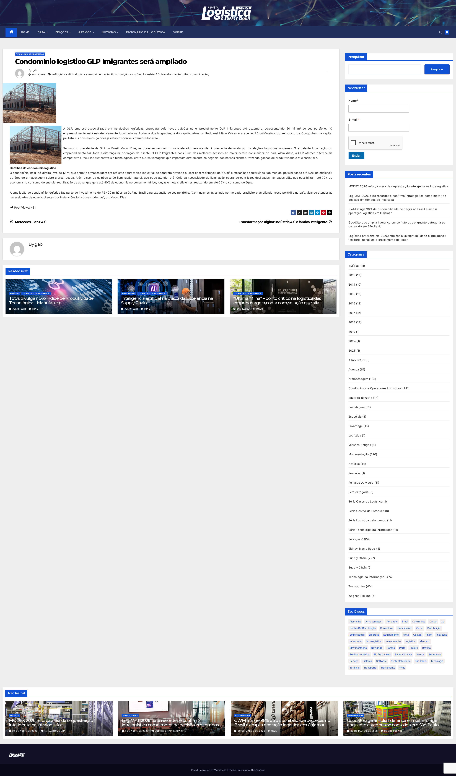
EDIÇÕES (62, 32)
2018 (351, 322)
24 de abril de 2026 (25, 731)
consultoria (386, 628)
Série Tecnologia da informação (370, 530)
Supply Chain (128, 294)
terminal (354, 667)
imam (429, 634)
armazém (392, 621)
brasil (405, 621)
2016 (351, 303)
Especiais (354, 416)
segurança (435, 654)
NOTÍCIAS (109, 32)
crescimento (404, 628)
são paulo (420, 660)
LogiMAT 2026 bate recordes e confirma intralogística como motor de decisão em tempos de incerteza (170, 725)
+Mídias (353, 265)
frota (406, 634)
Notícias (14, 294)
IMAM (35, 308)
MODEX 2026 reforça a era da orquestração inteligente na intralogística (398, 186)
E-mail (353, 119)
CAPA (41, 32)
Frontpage (355, 426)
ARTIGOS (85, 32)
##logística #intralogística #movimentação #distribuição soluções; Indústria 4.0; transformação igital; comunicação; (130, 74)
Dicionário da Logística (145, 32)
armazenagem (373, 621)
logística (410, 641)
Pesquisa (354, 473)
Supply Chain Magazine (170, 731)
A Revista (354, 360)
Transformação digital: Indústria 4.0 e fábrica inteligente (283, 222)
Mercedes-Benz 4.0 (30, 222)
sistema (367, 660)
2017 (351, 313)
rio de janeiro (382, 654)
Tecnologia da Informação (30, 54)
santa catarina (403, 654)
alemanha (355, 621)
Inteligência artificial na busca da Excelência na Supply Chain (167, 300)
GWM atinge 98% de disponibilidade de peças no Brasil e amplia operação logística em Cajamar (282, 722)
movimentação (358, 647)
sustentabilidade (401, 660)
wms (402, 667)
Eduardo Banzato (360, 397)
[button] (440, 32)
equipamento (391, 634)
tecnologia (437, 660)
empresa (374, 634)
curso (419, 628)
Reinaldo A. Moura (361, 482)
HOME (25, 32)
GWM (274, 731)
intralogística (373, 641)
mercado (425, 641)
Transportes (356, 586)
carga (433, 621)
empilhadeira (357, 634)
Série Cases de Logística (365, 501)
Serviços (354, 539)
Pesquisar (356, 57)
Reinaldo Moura (55, 731)
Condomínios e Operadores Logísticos (374, 388)
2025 (352, 350)
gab (35, 70)
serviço (354, 660)
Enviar (356, 155)
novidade (376, 647)
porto (402, 647)
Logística (354, 435)
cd (442, 621)
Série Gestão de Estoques (366, 511)
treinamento (388, 667)
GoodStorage (393, 731)
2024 (352, 341)
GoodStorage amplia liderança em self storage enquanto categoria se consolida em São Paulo (393, 722)
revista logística (359, 654)
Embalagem (356, 407)
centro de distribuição (363, 628)
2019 (351, 331)
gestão (417, 634)
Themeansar (257, 770)
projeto (414, 647)
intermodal (356, 641)
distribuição (434, 628)
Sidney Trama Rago (361, 548)
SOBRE (178, 32)
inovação (441, 634)
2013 (351, 275)
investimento (393, 641)
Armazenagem (358, 379)
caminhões (418, 621)
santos (420, 654)
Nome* (353, 100)
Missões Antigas (359, 445)
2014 (351, 284)
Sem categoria (358, 492)
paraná (391, 647)
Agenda (353, 369)
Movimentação (358, 454)
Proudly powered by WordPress (209, 770)
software (381, 660)
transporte (370, 667)
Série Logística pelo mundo (367, 520)
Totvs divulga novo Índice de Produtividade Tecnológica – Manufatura (51, 300)
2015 (351, 294)
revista (426, 647)
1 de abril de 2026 (137, 731)
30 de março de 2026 (252, 731)
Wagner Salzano (359, 596)
